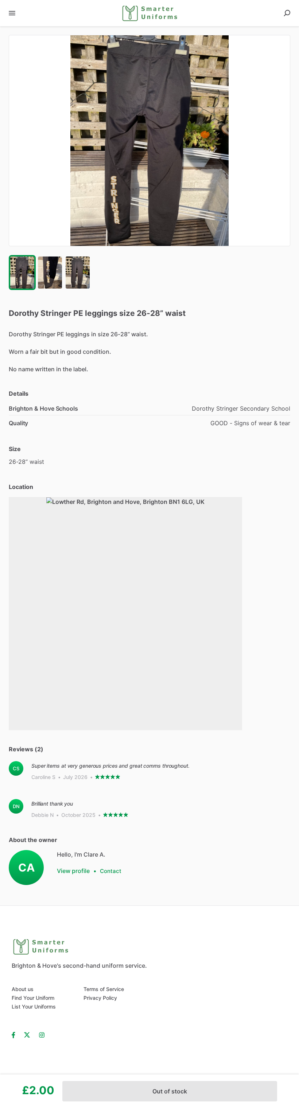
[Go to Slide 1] (22, 272)
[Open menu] (12, 13)
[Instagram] (42, 1034)
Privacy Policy (100, 998)
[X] (27, 1034)
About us (23, 989)
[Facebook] (16, 1034)
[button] (149, 140)
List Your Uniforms (34, 1006)
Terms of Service (104, 989)
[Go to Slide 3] (77, 272)
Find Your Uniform (33, 998)
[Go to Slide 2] (49, 272)
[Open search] (287, 13)
